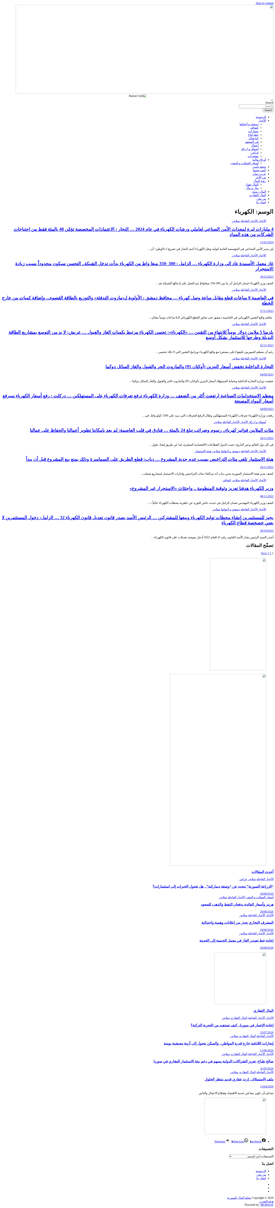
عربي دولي (259, 173)
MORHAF (267, 1204)
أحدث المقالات (263, 872)
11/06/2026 (267, 1050)
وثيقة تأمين (259, 166)
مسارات (253, 131)
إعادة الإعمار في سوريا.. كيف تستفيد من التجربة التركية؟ (232, 1025)
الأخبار (262, 120)
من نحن (261, 198)
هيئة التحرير (266, 1201)
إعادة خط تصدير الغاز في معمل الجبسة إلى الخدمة (236, 940)
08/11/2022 (267, 496)
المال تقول (252, 184)
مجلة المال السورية (239, 1197)
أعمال (255, 145)
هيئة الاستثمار (203, 451)
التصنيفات (267, 1156)
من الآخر (260, 177)
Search (269, 102)
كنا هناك (254, 138)
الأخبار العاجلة (249, 221)
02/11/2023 (267, 345)
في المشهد (252, 141)
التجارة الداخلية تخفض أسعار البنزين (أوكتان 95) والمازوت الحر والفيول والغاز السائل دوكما (190, 366)
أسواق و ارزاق (250, 149)
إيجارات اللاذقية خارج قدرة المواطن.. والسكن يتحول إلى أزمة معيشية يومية (219, 1043)
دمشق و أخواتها (249, 124)
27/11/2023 (267, 311)
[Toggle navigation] (272, 100)
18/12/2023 (267, 276)
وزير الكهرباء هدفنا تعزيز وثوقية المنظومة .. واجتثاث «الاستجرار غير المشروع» (202, 488)
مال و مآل (252, 188)
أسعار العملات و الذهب (244, 163)
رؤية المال (259, 181)
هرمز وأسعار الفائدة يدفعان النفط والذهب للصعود (237, 904)
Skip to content (265, 3)
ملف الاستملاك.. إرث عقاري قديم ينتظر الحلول (239, 1079)
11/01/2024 (267, 242)
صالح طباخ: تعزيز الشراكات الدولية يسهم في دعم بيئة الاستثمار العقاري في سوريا (214, 1061)
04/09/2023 (267, 374)
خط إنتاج (253, 134)
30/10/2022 (267, 530)
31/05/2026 (267, 1068)
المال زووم (259, 191)
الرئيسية (261, 117)
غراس (255, 152)
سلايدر (236, 221)
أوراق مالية (259, 159)
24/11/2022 (267, 438)
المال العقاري (257, 195)
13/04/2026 (267, 1086)
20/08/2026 (267, 893)
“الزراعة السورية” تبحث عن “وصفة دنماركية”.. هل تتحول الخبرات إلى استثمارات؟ (213, 886)
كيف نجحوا (259, 170)
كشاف (254, 127)
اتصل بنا (261, 202)
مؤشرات (253, 156)
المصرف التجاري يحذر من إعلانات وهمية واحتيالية (237, 922)
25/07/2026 (267, 1032)
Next (264, 553)
